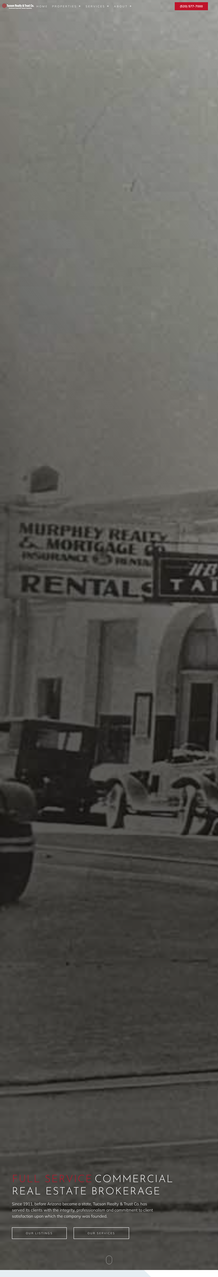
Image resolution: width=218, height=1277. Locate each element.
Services (95, 6)
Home (42, 6)
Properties (64, 6)
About (121, 6)
